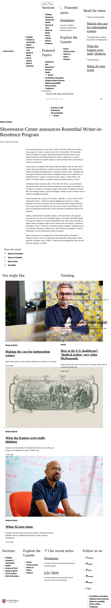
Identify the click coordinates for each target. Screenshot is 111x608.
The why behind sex (74, 293)
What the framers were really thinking (96, 49)
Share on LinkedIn (15, 257)
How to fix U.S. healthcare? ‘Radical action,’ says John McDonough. (79, 354)
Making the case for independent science (97, 27)
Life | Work (51, 572)
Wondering (67, 20)
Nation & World (6, 122)
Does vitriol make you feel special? (84, 322)
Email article (13, 261)
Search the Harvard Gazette (60, 93)
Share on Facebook (15, 253)
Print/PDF (12, 265)
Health (63, 344)
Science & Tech (67, 287)
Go (101, 99)
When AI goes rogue (19, 526)
